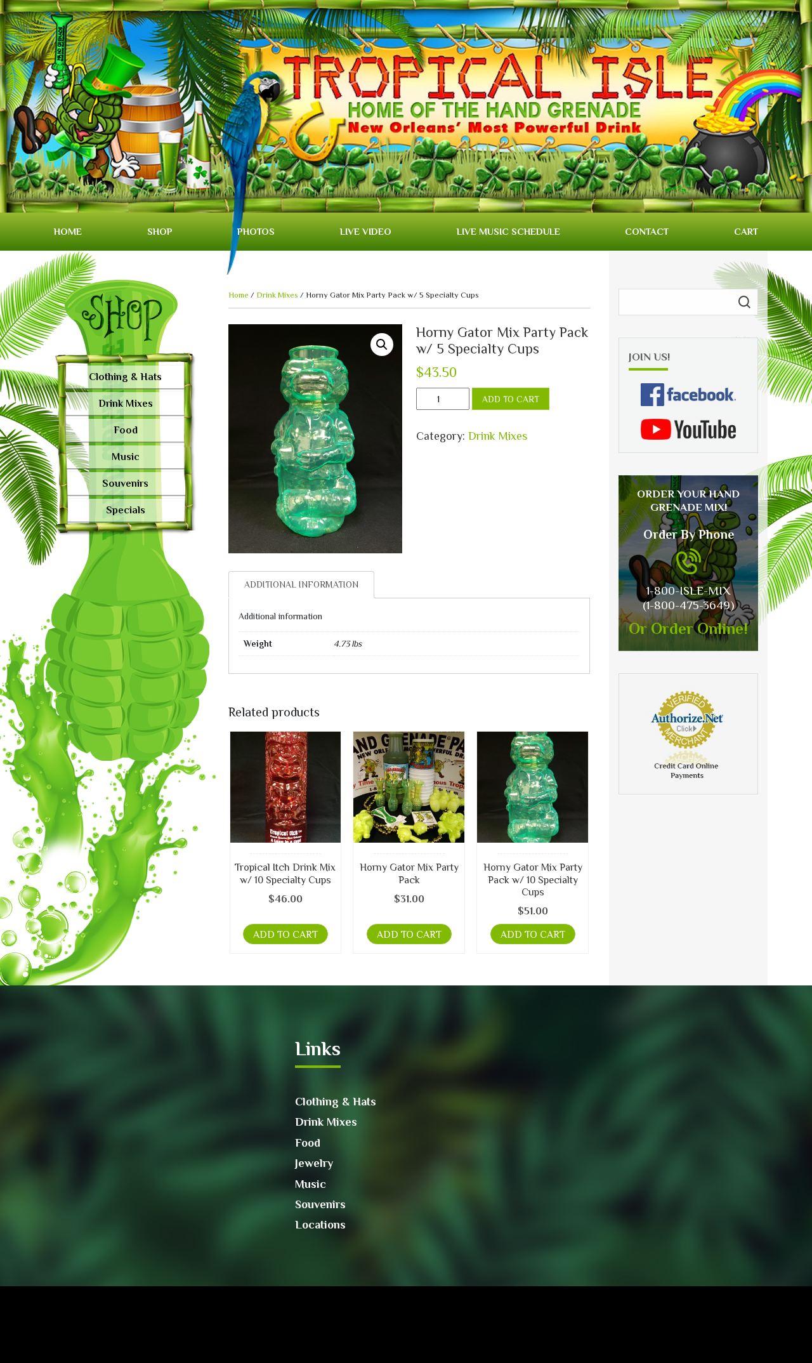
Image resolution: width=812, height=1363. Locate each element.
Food (126, 430)
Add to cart (510, 399)
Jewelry (314, 1163)
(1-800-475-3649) (688, 605)
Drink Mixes (125, 403)
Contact (647, 231)
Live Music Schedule (508, 231)
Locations (320, 1224)
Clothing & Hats (125, 377)
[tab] (301, 584)
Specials (125, 510)
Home (68, 231)
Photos (256, 231)
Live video (365, 231)
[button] (381, 344)
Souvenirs (125, 483)
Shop (160, 231)
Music (126, 457)
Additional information (301, 584)
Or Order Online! (688, 628)
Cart (746, 231)
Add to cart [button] (285, 934)
